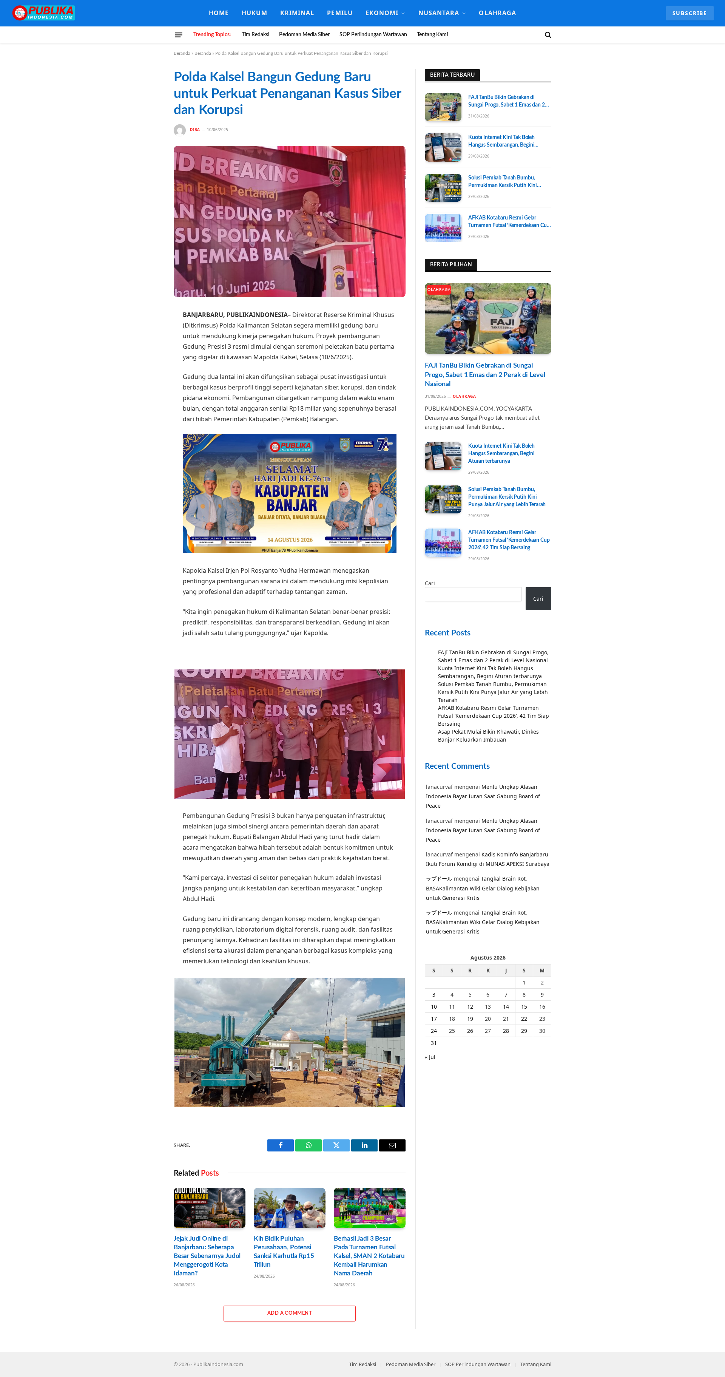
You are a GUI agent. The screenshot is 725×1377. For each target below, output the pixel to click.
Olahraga (497, 13)
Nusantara (439, 13)
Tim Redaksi (255, 34)
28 (506, 1030)
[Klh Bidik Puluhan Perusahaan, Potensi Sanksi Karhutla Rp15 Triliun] (289, 1208)
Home (219, 13)
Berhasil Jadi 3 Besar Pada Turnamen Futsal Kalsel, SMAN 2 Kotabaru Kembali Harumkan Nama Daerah (369, 1256)
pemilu (340, 13)
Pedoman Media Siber (304, 34)
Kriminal (297, 13)
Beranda (182, 53)
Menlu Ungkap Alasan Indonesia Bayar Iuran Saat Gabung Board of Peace (483, 797)
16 (542, 1006)
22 (524, 1018)
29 (524, 1030)
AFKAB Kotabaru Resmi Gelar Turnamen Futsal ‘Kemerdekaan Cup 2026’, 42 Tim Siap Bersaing (509, 223)
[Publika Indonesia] (44, 13)
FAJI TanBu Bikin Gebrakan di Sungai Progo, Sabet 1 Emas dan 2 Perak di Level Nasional (506, 102)
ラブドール (439, 878)
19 (470, 1018)
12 (470, 1006)
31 (434, 1042)
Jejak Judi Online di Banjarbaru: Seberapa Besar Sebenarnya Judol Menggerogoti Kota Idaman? (207, 1256)
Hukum (254, 13)
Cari (430, 583)
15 (524, 1006)
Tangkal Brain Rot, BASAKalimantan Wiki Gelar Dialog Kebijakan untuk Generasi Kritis (483, 888)
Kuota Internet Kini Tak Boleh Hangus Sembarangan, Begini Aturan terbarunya (501, 142)
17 (434, 1018)
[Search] (547, 35)
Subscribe (690, 13)
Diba (195, 129)
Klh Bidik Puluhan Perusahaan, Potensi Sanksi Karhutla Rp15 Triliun (284, 1251)
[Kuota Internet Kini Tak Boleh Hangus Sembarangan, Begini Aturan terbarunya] (443, 147)
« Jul (430, 1056)
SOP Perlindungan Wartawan (373, 34)
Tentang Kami (432, 34)
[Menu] (178, 35)
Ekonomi (382, 13)
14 (506, 1006)
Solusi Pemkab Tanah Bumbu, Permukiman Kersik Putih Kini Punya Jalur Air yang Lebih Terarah (507, 183)
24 (434, 1030)
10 (434, 1006)
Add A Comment (289, 1313)
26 (470, 1030)
